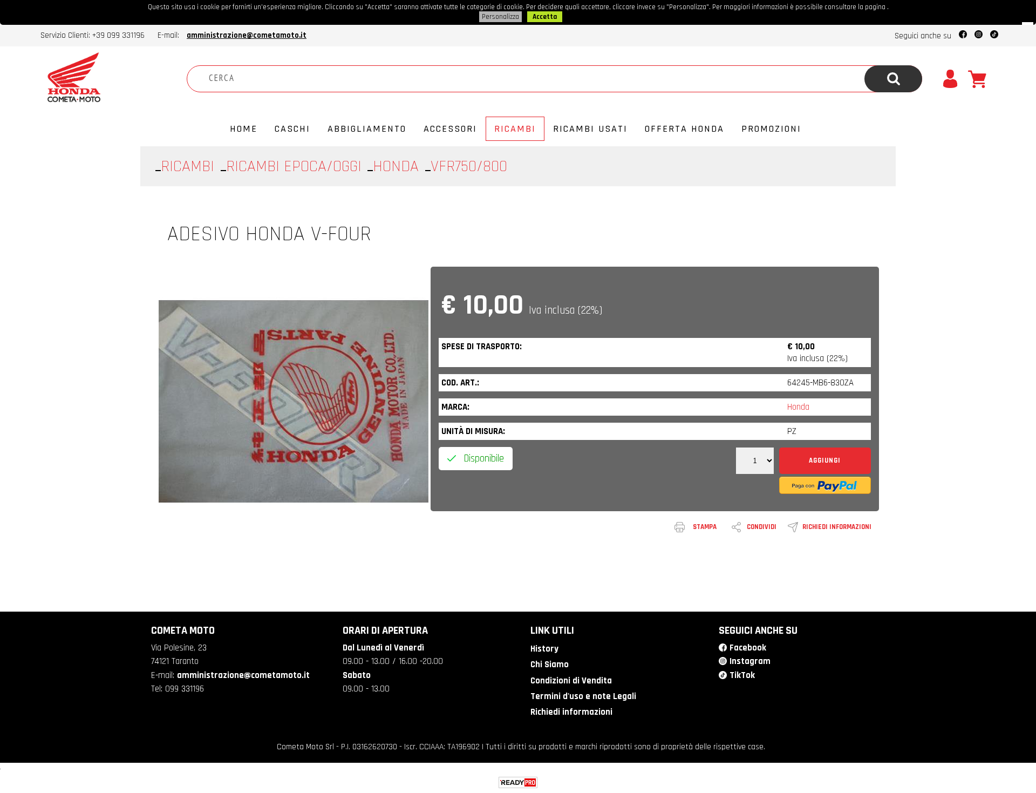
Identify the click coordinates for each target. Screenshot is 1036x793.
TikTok (742, 675)
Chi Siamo (549, 664)
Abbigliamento (367, 129)
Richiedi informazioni (836, 527)
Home (243, 129)
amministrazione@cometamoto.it (246, 35)
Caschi (292, 129)
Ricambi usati (590, 129)
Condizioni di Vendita (571, 681)
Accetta (545, 16)
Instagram (750, 661)
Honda (798, 407)
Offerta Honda (684, 129)
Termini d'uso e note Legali (583, 696)
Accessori (450, 129)
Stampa (705, 527)
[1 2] (755, 461)
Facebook (748, 648)
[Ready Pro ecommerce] (518, 782)
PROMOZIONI (771, 129)
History (544, 649)
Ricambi (515, 129)
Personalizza (500, 16)
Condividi (761, 527)
